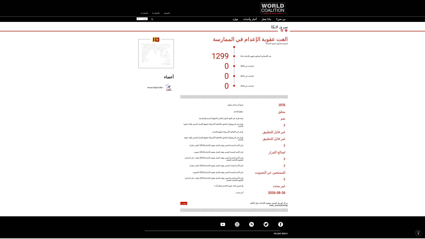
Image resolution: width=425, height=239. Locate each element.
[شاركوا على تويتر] (282, 30)
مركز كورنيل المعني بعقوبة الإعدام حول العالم (269, 203)
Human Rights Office (155, 88)
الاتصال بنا (155, 13)
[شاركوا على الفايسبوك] (286, 30)
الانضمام (167, 13)
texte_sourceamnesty (278, 205)
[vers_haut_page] (418, 233)
